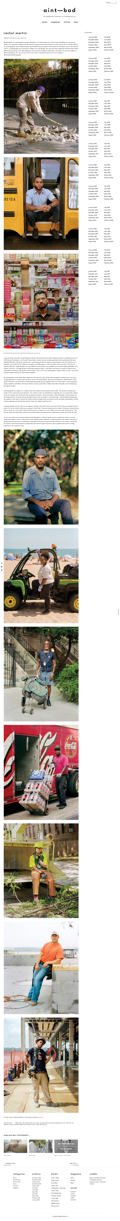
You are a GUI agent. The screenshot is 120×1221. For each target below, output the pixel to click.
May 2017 (107, 148)
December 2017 (93, 146)
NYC (73, 1122)
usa (35, 1124)
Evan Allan (54, 1183)
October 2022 (92, 45)
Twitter (72, 1198)
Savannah (11, 1124)
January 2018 (92, 122)
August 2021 (92, 71)
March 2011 (107, 281)
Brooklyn (30, 1122)
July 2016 (107, 165)
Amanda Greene (56, 1195)
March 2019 (107, 111)
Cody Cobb (54, 1198)
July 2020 (107, 79)
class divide (42, 1122)
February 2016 (108, 177)
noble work (68, 1122)
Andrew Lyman (7, 1155)
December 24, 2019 (14, 38)
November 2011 (93, 276)
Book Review (16, 1180)
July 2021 (107, 58)
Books (44, 22)
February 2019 (108, 113)
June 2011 (107, 274)
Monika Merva (32, 1155)
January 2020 (92, 79)
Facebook (73, 1191)
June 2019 (107, 103)
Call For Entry (17, 1182)
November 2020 (93, 85)
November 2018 (93, 127)
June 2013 (107, 231)
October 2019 (92, 108)
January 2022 (92, 37)
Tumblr (72, 1194)
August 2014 (92, 220)
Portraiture (6, 1124)
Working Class (43, 1124)
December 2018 (93, 125)
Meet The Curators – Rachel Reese (62, 1155)
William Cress (55, 1203)
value (38, 1124)
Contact (72, 1180)
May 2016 (107, 170)
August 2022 (92, 50)
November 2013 (93, 234)
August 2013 (92, 241)
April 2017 (107, 151)
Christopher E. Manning (58, 1188)
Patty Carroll (55, 1180)
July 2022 (107, 37)
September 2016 (93, 175)
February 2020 (109, 92)
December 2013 (93, 231)
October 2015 (92, 194)
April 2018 (107, 130)
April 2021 (107, 66)
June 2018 (107, 125)
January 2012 (92, 250)
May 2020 (107, 85)
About (72, 1183)
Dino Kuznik (54, 1201)
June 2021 (107, 61)
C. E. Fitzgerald (74, 1164)
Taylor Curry (23, 38)
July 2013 (107, 228)
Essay (15, 1184)
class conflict (36, 1122)
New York (63, 1122)
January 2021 (92, 58)
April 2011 (107, 279)
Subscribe (73, 1200)
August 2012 (92, 263)
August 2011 (92, 284)
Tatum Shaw (55, 1190)
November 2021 (93, 63)
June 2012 (107, 252)
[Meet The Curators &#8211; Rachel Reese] (66, 1146)
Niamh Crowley (9, 1164)
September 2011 (93, 281)
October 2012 (92, 257)
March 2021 (107, 68)
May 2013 (107, 234)
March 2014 (107, 217)
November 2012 (93, 255)
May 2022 (107, 42)
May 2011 (107, 276)
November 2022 (93, 42)
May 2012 (107, 255)
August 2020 (92, 92)
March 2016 (107, 175)
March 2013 (107, 239)
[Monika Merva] (40, 1146)
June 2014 (107, 210)
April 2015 (107, 194)
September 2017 (93, 154)
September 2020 (93, 90)
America (20, 1122)
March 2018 (107, 132)
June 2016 (107, 167)
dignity (46, 1122)
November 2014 (93, 212)
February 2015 (108, 199)
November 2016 (93, 170)
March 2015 (107, 196)
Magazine (15, 1188)
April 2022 (107, 45)
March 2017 (107, 154)
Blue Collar (25, 1122)
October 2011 (92, 279)
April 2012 (107, 257)
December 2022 (93, 39)
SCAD (32, 1124)
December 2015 (93, 188)
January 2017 (92, 143)
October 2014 (92, 215)
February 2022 (109, 50)
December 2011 (93, 274)
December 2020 (93, 82)
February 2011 (108, 284)
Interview (15, 1186)
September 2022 (93, 47)
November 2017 (93, 148)
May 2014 (107, 212)
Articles (67, 22)
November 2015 (93, 191)
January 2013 (92, 228)
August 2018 (92, 135)
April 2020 (107, 87)
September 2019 (93, 111)
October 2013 (92, 236)
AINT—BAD (60, 10)
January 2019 (92, 101)
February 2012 (108, 263)
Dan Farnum (55, 1206)
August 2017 (92, 156)
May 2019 (107, 106)
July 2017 (107, 143)
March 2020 (108, 90)
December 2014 (93, 210)
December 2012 (93, 252)
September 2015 (93, 196)
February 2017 (108, 156)
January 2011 (92, 271)
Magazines (55, 22)
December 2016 (93, 167)
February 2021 (108, 71)
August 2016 (92, 177)
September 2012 (93, 260)
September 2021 (93, 68)
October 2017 (92, 151)
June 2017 (107, 146)
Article (10, 1122)
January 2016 (92, 165)
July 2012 (107, 250)
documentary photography (55, 1122)
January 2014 (92, 207)
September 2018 (93, 132)
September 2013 (93, 239)
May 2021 (107, 63)
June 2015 (107, 188)
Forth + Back (55, 1178)
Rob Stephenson (56, 1193)
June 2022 (107, 39)
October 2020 (92, 87)
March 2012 (107, 260)
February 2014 (108, 220)
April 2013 (107, 236)
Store (72, 1178)
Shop (76, 22)
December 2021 (93, 61)
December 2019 (93, 103)
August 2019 (92, 113)
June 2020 (107, 82)
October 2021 (92, 66)
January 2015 (92, 186)
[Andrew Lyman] (15, 1146)
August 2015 (92, 199)
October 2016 (92, 172)
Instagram (73, 1195)
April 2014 (107, 215)
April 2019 (107, 108)
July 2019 (107, 101)
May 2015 (107, 191)
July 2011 (107, 271)
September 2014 (93, 217)
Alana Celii (54, 1185)
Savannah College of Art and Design (22, 1124)
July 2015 (107, 186)
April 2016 (107, 172)
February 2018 (108, 135)
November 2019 (93, 106)
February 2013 (108, 241)
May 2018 (107, 127)
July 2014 (107, 207)
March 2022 (108, 47)
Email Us (92, 1184)
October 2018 (92, 130)
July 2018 (107, 122)
